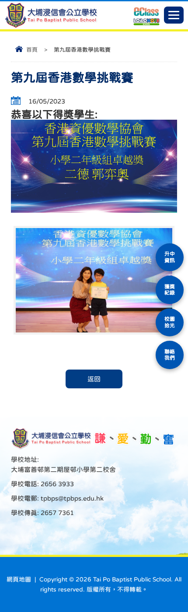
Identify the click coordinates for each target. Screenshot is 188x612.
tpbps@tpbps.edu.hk (71, 498)
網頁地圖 (19, 579)
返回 (94, 379)
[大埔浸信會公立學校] (51, 26)
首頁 (32, 49)
